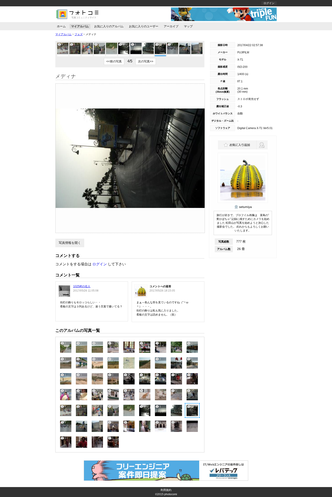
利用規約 (166, 490)
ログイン (269, 3)
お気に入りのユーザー (143, 26)
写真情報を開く (70, 243)
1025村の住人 (81, 286)
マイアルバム (80, 26)
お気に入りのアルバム (109, 26)
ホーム (61, 26)
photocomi (170, 494)
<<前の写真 (114, 61)
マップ (188, 26)
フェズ (79, 34)
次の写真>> (145, 61)
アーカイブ (171, 26)
